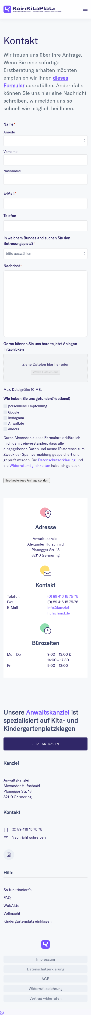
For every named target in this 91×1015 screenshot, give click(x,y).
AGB (45, 978)
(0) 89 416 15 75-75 (62, 596)
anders (13, 429)
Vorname (11, 151)
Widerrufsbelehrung (46, 988)
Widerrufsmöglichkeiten (30, 465)
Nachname (12, 171)
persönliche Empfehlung (27, 406)
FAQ (7, 897)
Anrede (9, 132)
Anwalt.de (16, 423)
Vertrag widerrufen (45, 998)
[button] (85, 9)
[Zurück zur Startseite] (33, 9)
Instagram (16, 418)
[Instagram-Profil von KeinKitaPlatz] (9, 854)
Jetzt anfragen (45, 744)
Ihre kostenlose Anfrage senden (26, 480)
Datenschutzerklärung (57, 460)
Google (13, 412)
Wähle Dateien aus (45, 372)
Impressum (45, 959)
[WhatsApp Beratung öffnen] (2, 1012)
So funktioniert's (18, 889)
